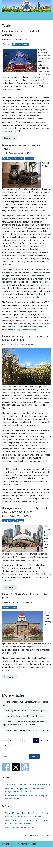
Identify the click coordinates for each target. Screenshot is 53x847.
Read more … (9, 138)
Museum (29, 158)
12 (30, 740)
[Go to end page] (17, 744)
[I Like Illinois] (26, 5)
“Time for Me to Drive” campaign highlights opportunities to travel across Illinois (23, 723)
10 (20, 740)
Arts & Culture (8, 521)
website (35, 297)
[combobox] (15, 756)
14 (41, 740)
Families (6, 158)
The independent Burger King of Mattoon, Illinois (27, 730)
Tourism (6, 44)
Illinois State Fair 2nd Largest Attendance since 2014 (25, 703)
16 (5, 745)
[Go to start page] (3, 739)
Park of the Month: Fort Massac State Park (24, 716)
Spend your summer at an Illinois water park (25, 710)
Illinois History (17, 158)
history (25, 44)
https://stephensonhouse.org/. (23, 330)
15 (47, 740)
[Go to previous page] (7, 739)
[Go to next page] (14, 744)
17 (10, 745)
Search (35, 756)
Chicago (16, 44)
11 (25, 740)
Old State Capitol (9, 607)
